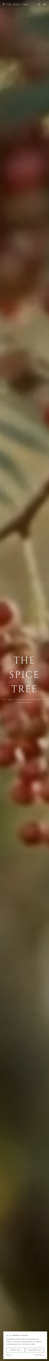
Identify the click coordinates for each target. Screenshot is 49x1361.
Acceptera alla (35, 1350)
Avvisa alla (15, 1350)
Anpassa (9, 1355)
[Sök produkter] (39, 4)
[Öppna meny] (44, 4)
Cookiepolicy (39, 1355)
